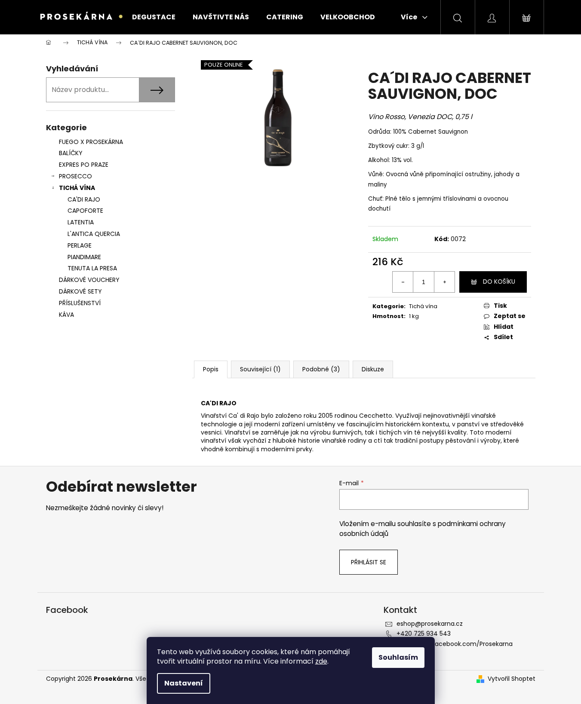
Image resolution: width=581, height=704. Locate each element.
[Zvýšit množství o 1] (444, 282)
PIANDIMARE (84, 257)
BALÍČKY (71, 153)
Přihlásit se (368, 562)
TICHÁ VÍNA (77, 188)
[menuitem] (153, 17)
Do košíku (499, 281)
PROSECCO (75, 176)
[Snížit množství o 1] (403, 282)
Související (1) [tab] (260, 369)
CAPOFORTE (85, 210)
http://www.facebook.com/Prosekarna (455, 644)
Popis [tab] (210, 369)
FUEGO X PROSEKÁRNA (91, 142)
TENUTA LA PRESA (92, 268)
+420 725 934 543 (424, 633)
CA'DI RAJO (84, 199)
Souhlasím (398, 657)
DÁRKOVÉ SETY (80, 291)
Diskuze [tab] (373, 369)
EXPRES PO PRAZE (83, 164)
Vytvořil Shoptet (511, 679)
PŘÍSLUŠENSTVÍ (80, 303)
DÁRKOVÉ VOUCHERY (89, 279)
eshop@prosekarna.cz (430, 623)
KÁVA (66, 314)
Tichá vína (423, 306)
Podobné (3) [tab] (321, 369)
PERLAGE (80, 245)
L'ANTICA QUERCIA (94, 234)
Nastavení (183, 683)
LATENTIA (81, 222)
